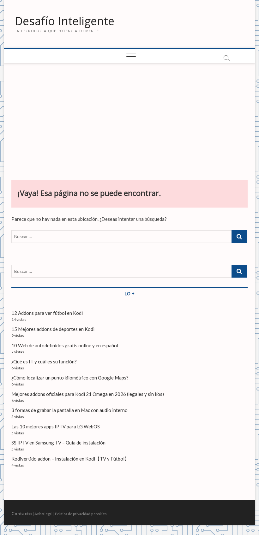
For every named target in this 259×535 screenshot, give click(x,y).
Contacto (21, 513)
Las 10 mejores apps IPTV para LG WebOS (55, 426)
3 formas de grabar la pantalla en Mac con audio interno (69, 410)
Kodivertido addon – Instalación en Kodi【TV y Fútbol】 (70, 459)
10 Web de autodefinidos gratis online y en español (64, 345)
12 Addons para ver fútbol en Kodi (47, 313)
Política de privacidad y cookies (81, 513)
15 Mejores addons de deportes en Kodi (52, 329)
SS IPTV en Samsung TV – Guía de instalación (58, 442)
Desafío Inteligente (64, 21)
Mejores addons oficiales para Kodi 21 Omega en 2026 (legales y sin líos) (87, 394)
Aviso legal (43, 513)
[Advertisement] (129, 120)
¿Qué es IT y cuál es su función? (44, 361)
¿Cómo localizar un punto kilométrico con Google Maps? (70, 377)
